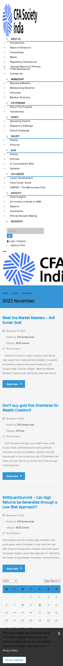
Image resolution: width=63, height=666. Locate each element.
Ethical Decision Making (23, 216)
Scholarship (17, 111)
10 (40, 604)
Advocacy (16, 193)
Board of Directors (20, 47)
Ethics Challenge (19, 130)
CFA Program (18, 103)
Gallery (15, 136)
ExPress (14, 159)
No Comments (13, 348)
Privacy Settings (14, 660)
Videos (14, 140)
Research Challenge (21, 126)
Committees (17, 52)
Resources (17, 221)
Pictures (15, 145)
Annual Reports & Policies (26, 66)
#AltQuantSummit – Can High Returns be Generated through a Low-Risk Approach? (30, 502)
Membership (17, 79)
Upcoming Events (20, 121)
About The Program (21, 107)
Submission (17, 211)
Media (13, 57)
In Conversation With (22, 163)
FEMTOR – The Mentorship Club (28, 187)
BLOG (13, 150)
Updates (15, 168)
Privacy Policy (10, 650)
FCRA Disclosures (20, 69)
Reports (14, 206)
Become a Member (20, 83)
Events (14, 117)
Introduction (17, 43)
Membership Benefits (22, 88)
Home (5, 293)
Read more (12, 384)
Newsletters (18, 245)
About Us (16, 39)
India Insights (18, 197)
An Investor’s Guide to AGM (25, 201)
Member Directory (20, 97)
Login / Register (17, 241)
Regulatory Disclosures (23, 62)
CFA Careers (17, 174)
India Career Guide (20, 182)
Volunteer (15, 92)
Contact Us (16, 73)
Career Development (21, 178)
